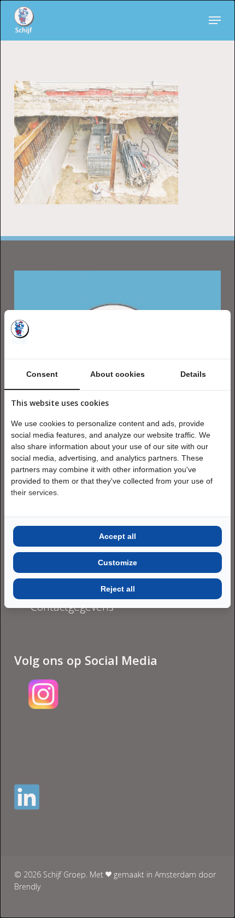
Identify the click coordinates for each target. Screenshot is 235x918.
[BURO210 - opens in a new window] (183, 334)
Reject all (118, 588)
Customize (117, 562)
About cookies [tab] (117, 374)
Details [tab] (193, 374)
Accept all (117, 536)
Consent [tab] (42, 374)
